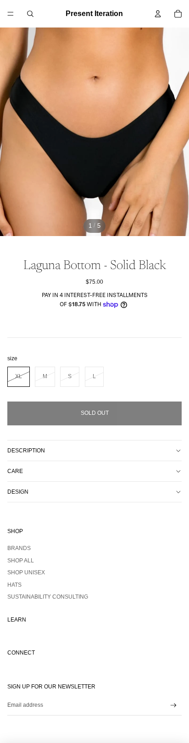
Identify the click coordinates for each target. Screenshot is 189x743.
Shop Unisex (26, 572)
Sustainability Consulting (47, 597)
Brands (19, 548)
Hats (14, 585)
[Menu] (10, 13)
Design (17, 492)
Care (15, 471)
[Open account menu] (158, 14)
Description (26, 450)
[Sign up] (174, 706)
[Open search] (30, 14)
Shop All (20, 560)
